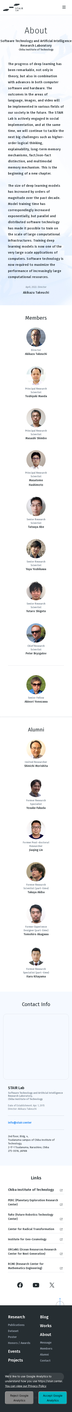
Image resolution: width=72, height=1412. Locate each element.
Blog (44, 1317)
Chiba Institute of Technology (31, 1190)
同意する (52, 1397)
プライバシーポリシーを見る (25, 1386)
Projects (15, 1360)
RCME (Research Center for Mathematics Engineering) (26, 1266)
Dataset (13, 1331)
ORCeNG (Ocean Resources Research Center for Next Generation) (32, 1251)
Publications (16, 1325)
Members (46, 1348)
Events (14, 1351)
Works (46, 1325)
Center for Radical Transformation (31, 1229)
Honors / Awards (19, 1343)
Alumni (44, 1354)
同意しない (19, 1397)
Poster (12, 1337)
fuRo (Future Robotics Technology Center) (30, 1217)
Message (45, 1342)
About (45, 1334)
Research (16, 1317)
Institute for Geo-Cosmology (27, 1239)
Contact (45, 1360)
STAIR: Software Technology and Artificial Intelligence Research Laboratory (13, 7)
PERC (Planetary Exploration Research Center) (33, 1202)
